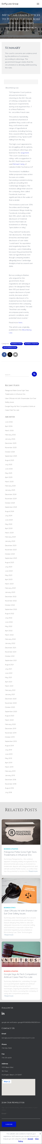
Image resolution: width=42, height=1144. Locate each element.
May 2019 (8, 758)
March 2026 (9, 430)
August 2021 (9, 665)
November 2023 (11, 550)
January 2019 (10, 775)
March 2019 (9, 767)
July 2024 (8, 516)
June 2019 (8, 754)
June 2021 (8, 673)
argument (25, 153)
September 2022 (11, 609)
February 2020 (10, 724)
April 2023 (8, 579)
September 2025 (11, 456)
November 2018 (10, 784)
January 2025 (10, 490)
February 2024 (10, 537)
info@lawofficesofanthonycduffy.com (18, 1038)
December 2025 (10, 443)
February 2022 (10, 639)
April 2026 (8, 426)
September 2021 (11, 660)
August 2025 (9, 460)
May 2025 (8, 473)
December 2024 (10, 494)
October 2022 (10, 605)
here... (20, 322)
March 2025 (9, 482)
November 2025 (11, 447)
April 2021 (8, 682)
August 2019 (9, 746)
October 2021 (9, 656)
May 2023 (8, 575)
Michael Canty (18, 164)
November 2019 (10, 733)
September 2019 (11, 741)
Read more (33, 871)
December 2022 (10, 597)
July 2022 (8, 618)
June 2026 (9, 422)
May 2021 (8, 677)
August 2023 (9, 562)
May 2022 (8, 626)
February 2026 (10, 435)
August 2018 (9, 788)
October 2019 (10, 737)
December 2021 (10, 648)
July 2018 (8, 792)
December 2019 (10, 728)
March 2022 (9, 635)
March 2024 (9, 533)
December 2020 (10, 699)
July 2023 (8, 567)
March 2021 (9, 686)
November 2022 (11, 601)
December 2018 (10, 780)
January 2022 (10, 643)
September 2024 (11, 507)
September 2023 (11, 558)
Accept (30, 1139)
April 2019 (8, 763)
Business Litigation (31, 343)
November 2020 (11, 703)
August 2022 (9, 614)
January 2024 (10, 541)
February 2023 (10, 588)
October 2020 (10, 707)
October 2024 (10, 503)
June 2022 (9, 622)
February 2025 (10, 486)
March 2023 (9, 584)
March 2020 (9, 720)
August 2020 (9, 716)
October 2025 (10, 452)
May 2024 (8, 524)
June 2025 (9, 469)
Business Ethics (16, 343)
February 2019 (10, 771)
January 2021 (10, 694)
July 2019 (8, 750)
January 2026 (10, 439)
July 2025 (8, 464)
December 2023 (10, 545)
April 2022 (8, 631)
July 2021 (8, 669)
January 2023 (10, 592)
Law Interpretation (9, 347)
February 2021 (10, 690)
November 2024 (11, 499)
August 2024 (9, 511)
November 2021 (10, 652)
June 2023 (9, 571)
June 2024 (9, 520)
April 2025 (8, 477)
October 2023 (10, 554)
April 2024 (8, 528)
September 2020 (11, 712)
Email (4, 1114)
